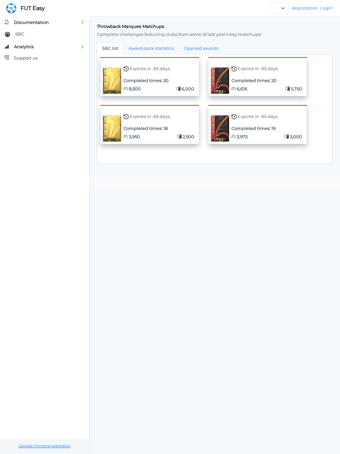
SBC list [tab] (110, 48)
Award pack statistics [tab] (151, 48)
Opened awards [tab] (201, 48)
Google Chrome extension (45, 446)
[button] (44, 22)
